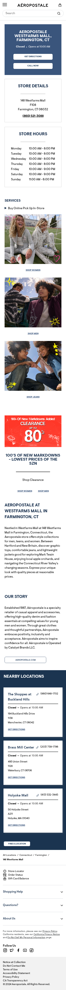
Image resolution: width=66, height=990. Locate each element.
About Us (25, 916)
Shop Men (33, 334)
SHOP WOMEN (24, 491)
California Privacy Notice (47, 934)
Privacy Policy (50, 931)
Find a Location (17, 844)
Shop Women (33, 270)
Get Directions (27, 56)
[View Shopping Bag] (60, 5)
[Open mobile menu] (4, 5)
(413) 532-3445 (49, 795)
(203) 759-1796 (49, 747)
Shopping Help (25, 889)
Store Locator (16, 871)
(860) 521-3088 (33, 116)
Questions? (25, 903)
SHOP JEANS (33, 397)
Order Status (15, 875)
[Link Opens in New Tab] (5, 950)
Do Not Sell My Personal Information (26, 938)
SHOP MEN (43, 491)
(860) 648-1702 (49, 694)
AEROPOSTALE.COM (25, 660)
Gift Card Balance (18, 879)
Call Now (33, 66)
